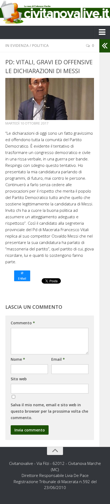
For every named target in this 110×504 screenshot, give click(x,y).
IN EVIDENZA (17, 45)
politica (40, 45)
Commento (23, 322)
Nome (18, 359)
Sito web (19, 378)
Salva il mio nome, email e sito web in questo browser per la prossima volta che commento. (49, 411)
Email (58, 359)
